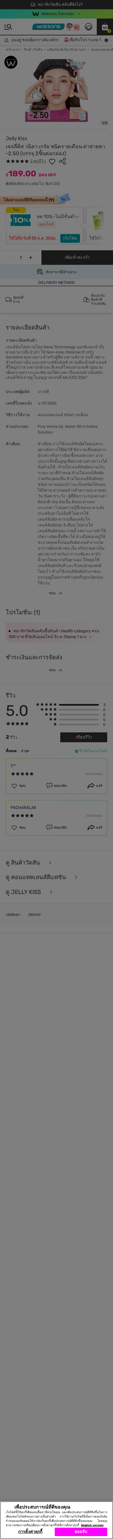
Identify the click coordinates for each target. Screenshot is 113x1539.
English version (92, 1525)
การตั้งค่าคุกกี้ (30, 1531)
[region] (56, 1520)
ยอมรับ (81, 1531)
